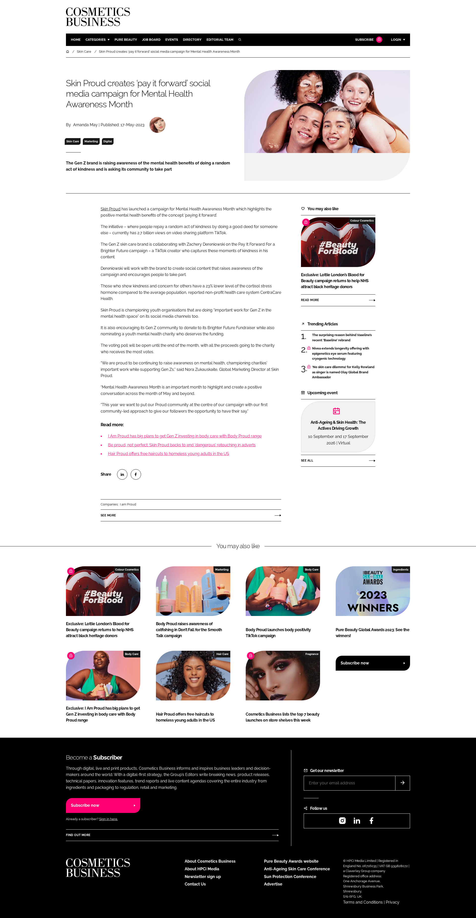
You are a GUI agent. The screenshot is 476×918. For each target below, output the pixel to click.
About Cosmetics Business (210, 861)
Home (76, 39)
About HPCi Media (202, 869)
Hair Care (222, 653)
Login (396, 39)
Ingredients (400, 569)
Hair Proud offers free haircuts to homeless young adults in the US (168, 453)
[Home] (68, 51)
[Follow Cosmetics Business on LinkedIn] (357, 822)
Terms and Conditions (363, 902)
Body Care (312, 569)
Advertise (273, 884)
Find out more (78, 835)
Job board (151, 39)
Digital (107, 141)
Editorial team (220, 39)
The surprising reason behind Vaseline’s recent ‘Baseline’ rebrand (343, 338)
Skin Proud (110, 209)
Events (171, 39)
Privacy (392, 902)
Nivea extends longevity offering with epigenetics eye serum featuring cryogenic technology (343, 353)
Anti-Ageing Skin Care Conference (297, 869)
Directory (192, 39)
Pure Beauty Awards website (291, 861)
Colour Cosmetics (362, 220)
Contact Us (195, 884)
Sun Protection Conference (290, 876)
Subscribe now (355, 663)
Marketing (91, 141)
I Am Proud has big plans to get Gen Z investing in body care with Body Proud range (185, 436)
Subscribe (364, 39)
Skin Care (72, 141)
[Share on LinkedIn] (122, 474)
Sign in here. (108, 819)
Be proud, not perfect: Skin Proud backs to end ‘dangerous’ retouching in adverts (182, 445)
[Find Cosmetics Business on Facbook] (371, 822)
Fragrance (312, 653)
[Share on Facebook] (136, 474)
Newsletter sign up (203, 876)
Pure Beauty (126, 39)
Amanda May (85, 124)
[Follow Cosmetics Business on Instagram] (342, 822)
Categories (96, 39)
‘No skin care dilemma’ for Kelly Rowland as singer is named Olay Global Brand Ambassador (343, 372)
